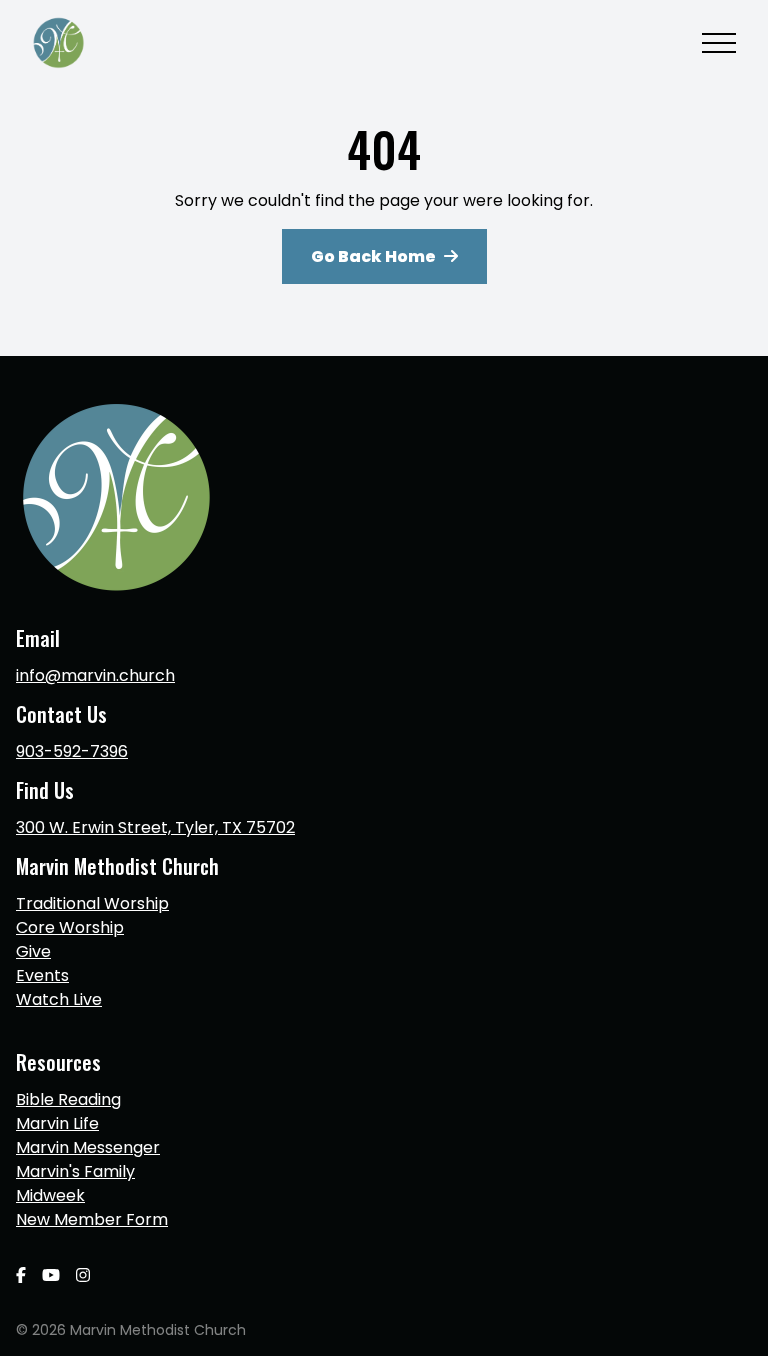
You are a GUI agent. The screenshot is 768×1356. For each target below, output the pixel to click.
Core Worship (70, 927)
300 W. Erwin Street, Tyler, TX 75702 (155, 827)
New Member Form (92, 1219)
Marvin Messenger (88, 1147)
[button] (719, 43)
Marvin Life (57, 1123)
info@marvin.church (95, 675)
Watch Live (59, 999)
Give (33, 951)
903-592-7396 (72, 751)
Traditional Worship (92, 903)
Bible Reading (68, 1099)
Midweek (50, 1195)
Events (42, 975)
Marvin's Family (75, 1171)
